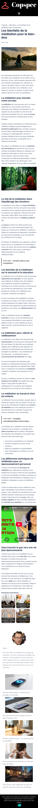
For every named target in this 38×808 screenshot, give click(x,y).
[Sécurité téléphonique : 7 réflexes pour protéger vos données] (19, 682)
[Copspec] (19, 6)
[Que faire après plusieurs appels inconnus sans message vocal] (19, 705)
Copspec (4, 25)
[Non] (36, 801)
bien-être (14, 139)
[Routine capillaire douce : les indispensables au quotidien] (19, 728)
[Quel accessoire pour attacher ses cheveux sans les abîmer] (19, 751)
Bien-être (12, 25)
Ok (19, 805)
